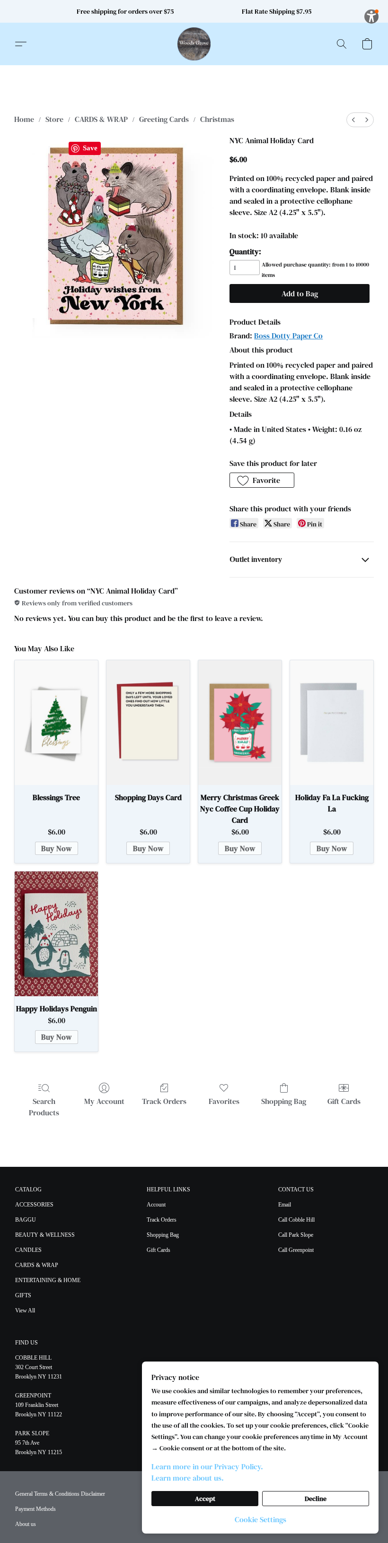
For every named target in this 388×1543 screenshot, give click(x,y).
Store (54, 119)
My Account (104, 1101)
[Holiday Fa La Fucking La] (331, 722)
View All (25, 1310)
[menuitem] (353, 120)
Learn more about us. (187, 1478)
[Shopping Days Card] (148, 722)
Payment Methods (35, 1509)
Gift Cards (344, 1101)
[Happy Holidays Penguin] (56, 933)
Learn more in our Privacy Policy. (207, 1466)
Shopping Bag (283, 1101)
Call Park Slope (295, 1235)
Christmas (217, 119)
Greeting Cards (164, 119)
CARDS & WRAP (101, 119)
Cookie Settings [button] (260, 1519)
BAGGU (25, 1219)
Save (90, 148)
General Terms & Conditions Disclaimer (60, 1494)
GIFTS (23, 1295)
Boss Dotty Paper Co (288, 335)
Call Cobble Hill (296, 1219)
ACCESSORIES (34, 1204)
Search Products (44, 1107)
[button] (193, 43)
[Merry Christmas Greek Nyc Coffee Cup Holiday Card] (240, 722)
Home (24, 119)
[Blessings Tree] (56, 722)
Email (284, 1204)
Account (156, 1204)
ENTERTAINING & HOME (47, 1280)
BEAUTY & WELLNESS (45, 1235)
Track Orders (164, 1101)
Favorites (224, 1101)
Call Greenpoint (296, 1250)
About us (25, 1524)
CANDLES (28, 1250)
